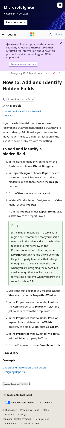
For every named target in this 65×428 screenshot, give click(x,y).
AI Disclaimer (10, 409)
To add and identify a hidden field (23, 111)
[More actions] (59, 73)
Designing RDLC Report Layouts (27, 73)
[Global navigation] (3, 34)
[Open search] (50, 34)
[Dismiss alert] (59, 5)
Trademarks (9, 423)
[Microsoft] (32, 34)
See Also (9, 115)
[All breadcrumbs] (5, 73)
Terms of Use (42, 418)
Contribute (8, 414)
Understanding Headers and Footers (24, 367)
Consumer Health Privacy (16, 418)
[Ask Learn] (54, 73)
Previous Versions (29, 409)
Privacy (21, 414)
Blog (45, 409)
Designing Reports (14, 372)
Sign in (58, 34)
